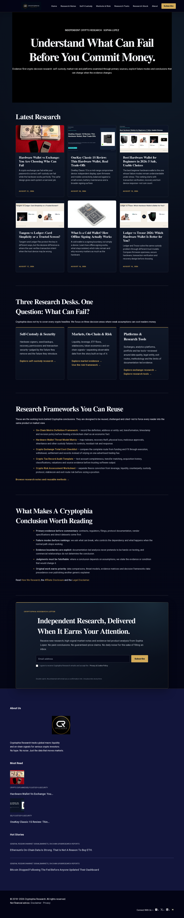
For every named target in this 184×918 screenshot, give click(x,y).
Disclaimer (36, 903)
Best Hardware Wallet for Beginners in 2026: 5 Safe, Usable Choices (140, 161)
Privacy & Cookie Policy (99, 666)
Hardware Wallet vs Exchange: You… (31, 793)
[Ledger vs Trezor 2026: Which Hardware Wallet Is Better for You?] (144, 214)
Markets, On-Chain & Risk (52, 844)
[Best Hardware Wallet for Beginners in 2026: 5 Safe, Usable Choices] (144, 138)
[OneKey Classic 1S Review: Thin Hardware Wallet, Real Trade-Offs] (92, 138)
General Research (18, 844)
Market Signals (34, 844)
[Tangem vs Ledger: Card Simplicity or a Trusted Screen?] (40, 214)
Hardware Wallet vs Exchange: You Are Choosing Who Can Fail (39, 161)
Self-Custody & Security (37, 788)
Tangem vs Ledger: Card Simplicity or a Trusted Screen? (39, 234)
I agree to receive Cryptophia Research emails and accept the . (74, 666)
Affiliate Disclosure (54, 580)
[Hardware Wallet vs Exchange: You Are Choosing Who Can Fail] (40, 138)
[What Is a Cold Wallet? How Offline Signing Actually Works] (92, 214)
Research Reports (71, 844)
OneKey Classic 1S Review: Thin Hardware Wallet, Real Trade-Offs (89, 161)
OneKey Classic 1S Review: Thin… (30, 821)
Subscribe (140, 658)
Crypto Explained (18, 788)
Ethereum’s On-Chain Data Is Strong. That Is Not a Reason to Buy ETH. (51, 849)
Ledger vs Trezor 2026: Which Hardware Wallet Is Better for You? (143, 236)
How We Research (30, 580)
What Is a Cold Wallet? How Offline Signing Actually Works (91, 234)
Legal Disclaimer (80, 580)
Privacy (46, 903)
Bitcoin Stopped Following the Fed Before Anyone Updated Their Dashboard (54, 869)
